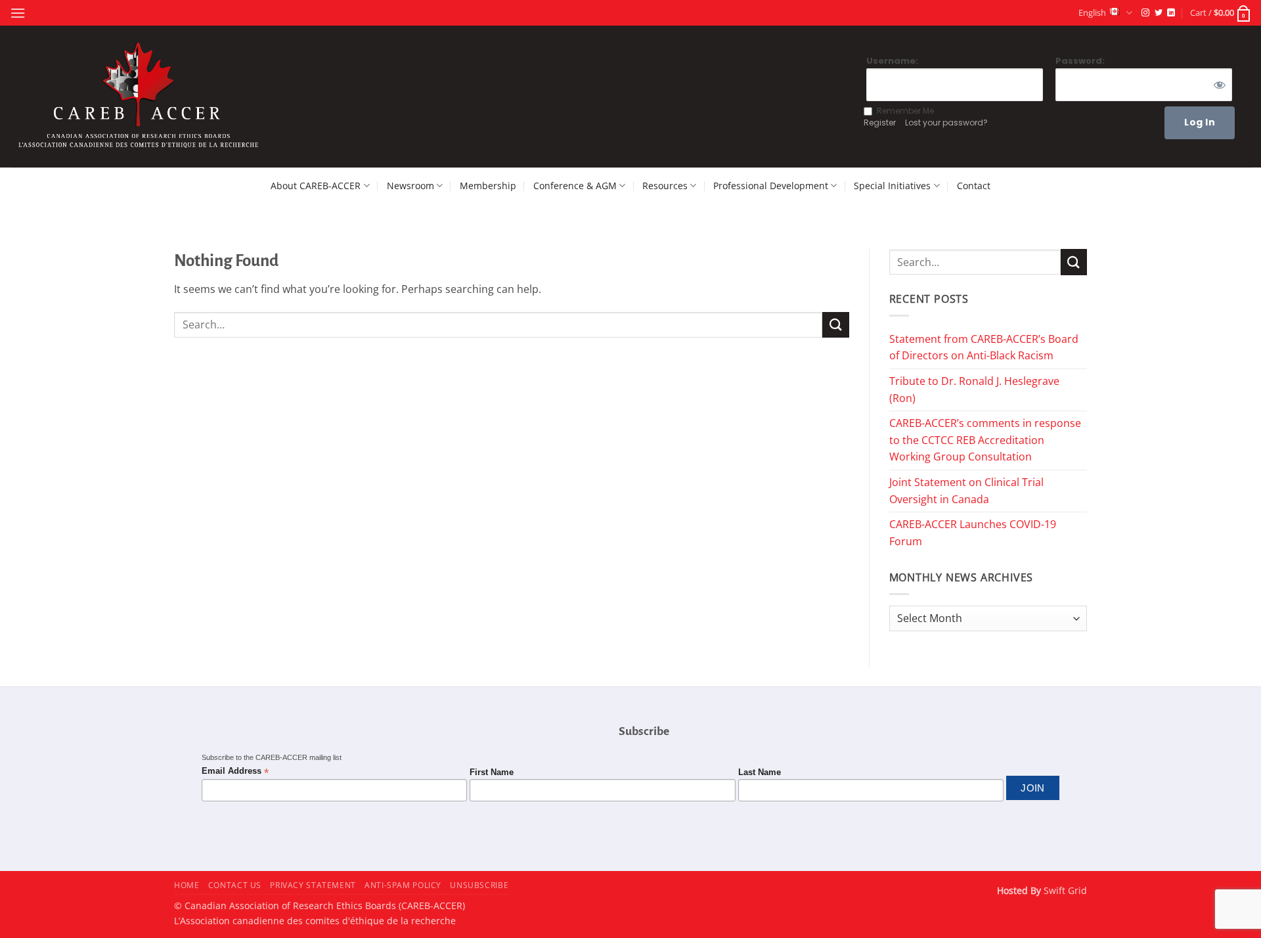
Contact (973, 185)
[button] (18, 13)
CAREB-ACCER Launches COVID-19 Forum (972, 532)
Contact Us (234, 885)
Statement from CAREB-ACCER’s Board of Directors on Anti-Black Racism (983, 347)
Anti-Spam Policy (403, 885)
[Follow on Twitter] (1158, 13)
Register (880, 122)
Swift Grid (1064, 890)
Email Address (235, 771)
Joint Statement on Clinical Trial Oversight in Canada (966, 490)
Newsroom (410, 185)
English (1092, 12)
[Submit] (835, 325)
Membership (488, 185)
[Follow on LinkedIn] (1171, 13)
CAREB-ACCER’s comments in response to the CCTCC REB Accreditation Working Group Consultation (985, 440)
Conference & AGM (575, 185)
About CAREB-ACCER (316, 185)
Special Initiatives (892, 185)
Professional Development (770, 185)
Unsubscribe (479, 885)
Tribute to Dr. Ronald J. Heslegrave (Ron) (974, 389)
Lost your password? (946, 122)
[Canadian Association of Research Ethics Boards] (140, 97)
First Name (492, 772)
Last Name (759, 772)
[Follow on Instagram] (1145, 13)
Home (186, 885)
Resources (665, 185)
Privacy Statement (312, 885)
